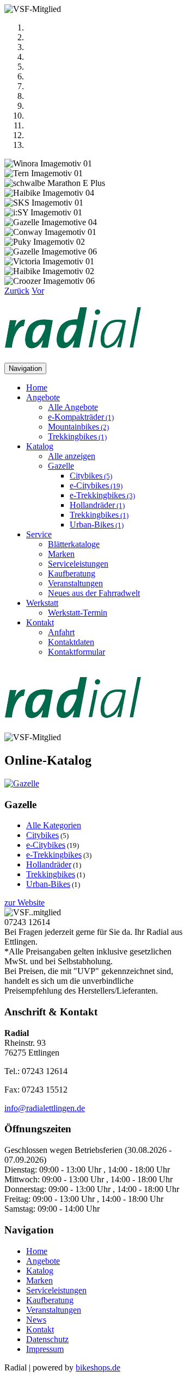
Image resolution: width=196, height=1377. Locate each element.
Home (36, 387)
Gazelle (61, 465)
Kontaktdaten (71, 642)
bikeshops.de (98, 1367)
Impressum (45, 1349)
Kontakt (40, 1329)
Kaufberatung (71, 573)
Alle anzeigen (71, 456)
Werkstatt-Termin (77, 612)
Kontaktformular (76, 651)
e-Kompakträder (81, 416)
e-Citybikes (96, 485)
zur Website (24, 902)
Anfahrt (61, 632)
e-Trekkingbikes (102, 495)
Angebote (43, 1261)
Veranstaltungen (75, 583)
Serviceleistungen (78, 563)
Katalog (39, 1270)
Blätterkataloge (74, 544)
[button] (16, 290)
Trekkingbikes (77, 436)
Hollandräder (97, 505)
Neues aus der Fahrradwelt (94, 593)
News (36, 1319)
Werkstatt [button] (42, 602)
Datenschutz (47, 1339)
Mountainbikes (78, 426)
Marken (61, 554)
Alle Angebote (73, 407)
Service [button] (39, 534)
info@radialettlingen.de (44, 1108)
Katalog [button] (39, 446)
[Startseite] (73, 357)
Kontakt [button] (40, 622)
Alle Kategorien (53, 825)
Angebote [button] (43, 397)
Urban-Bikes (97, 524)
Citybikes (91, 475)
